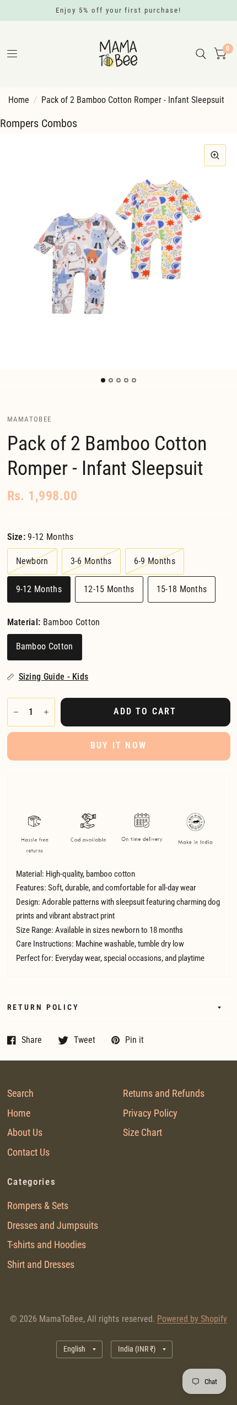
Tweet (84, 1040)
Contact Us (28, 1152)
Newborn (32, 561)
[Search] (201, 54)
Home (18, 100)
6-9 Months (154, 561)
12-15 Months (109, 589)
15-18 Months (182, 589)
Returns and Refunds (163, 1093)
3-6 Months (91, 561)
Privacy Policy (150, 1113)
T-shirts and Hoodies (46, 1244)
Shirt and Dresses (40, 1264)
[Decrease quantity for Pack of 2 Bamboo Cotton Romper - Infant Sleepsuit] (16, 712)
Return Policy (43, 1007)
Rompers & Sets (37, 1205)
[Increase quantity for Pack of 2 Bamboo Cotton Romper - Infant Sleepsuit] (46, 712)
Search (20, 1093)
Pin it (134, 1040)
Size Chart (142, 1132)
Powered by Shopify (192, 1319)
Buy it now (118, 746)
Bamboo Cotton (44, 647)
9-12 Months (39, 589)
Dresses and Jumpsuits (52, 1225)
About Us (24, 1132)
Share (31, 1040)
